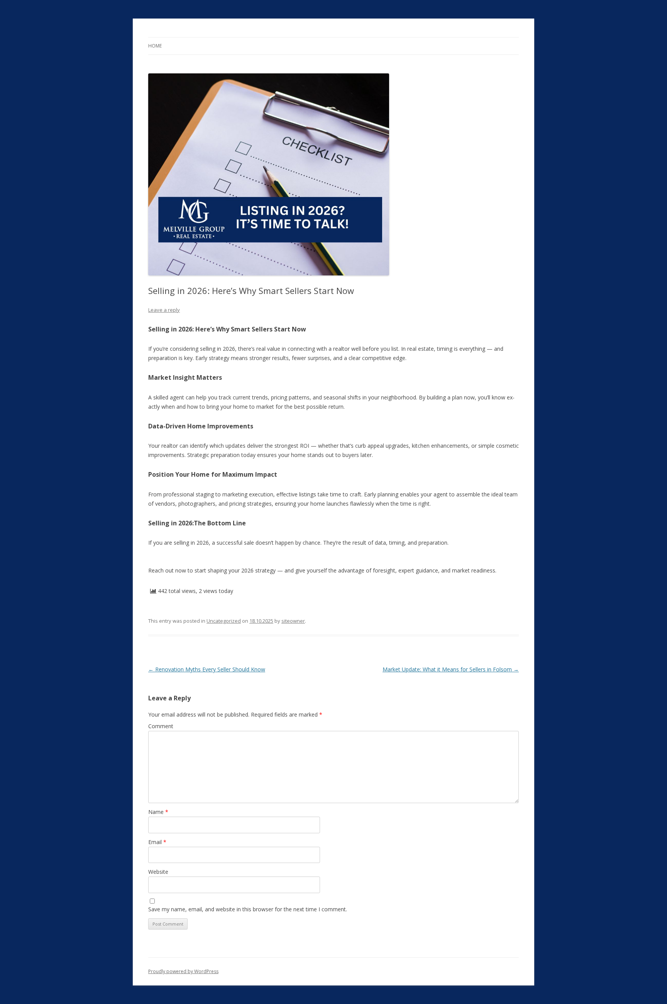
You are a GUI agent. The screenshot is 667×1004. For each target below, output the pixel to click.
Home (155, 45)
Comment (160, 726)
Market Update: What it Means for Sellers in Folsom (451, 669)
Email (157, 842)
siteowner (293, 620)
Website (158, 871)
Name (158, 811)
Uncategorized (224, 620)
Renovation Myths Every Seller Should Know (206, 669)
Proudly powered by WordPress (183, 971)
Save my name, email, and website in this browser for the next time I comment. (247, 909)
